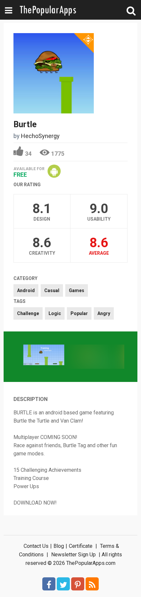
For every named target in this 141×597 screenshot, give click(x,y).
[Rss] (92, 583)
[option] (44, 356)
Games (76, 290)
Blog (58, 546)
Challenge (28, 313)
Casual (51, 290)
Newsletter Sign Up (73, 554)
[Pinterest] (77, 583)
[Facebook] (48, 583)
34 (28, 153)
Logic (55, 313)
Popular (79, 313)
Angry (103, 313)
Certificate (80, 546)
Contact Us (36, 546)
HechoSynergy (40, 135)
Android (26, 290)
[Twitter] (63, 583)
